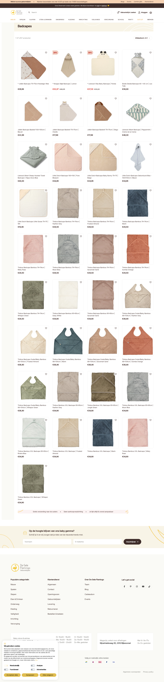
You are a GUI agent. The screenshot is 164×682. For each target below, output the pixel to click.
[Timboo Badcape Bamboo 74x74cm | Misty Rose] (33, 249)
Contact (51, 589)
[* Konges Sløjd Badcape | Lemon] (68, 65)
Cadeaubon (89, 594)
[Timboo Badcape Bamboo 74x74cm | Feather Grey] (68, 203)
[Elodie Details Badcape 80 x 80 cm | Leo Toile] (137, 65)
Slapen (32, 19)
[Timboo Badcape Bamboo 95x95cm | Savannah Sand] (103, 295)
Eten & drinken (45, 19)
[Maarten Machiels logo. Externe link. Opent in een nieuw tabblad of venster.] (5, 644)
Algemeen (52, 584)
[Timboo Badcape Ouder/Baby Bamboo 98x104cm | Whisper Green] (33, 386)
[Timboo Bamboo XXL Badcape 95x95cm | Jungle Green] (103, 386)
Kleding (71, 19)
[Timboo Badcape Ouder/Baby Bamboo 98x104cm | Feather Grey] (137, 295)
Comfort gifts (138, 1)
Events (129, 1)
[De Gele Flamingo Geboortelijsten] (17, 12)
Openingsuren (53, 594)
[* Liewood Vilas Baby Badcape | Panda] (103, 65)
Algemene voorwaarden (131, 672)
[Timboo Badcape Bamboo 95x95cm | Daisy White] (68, 295)
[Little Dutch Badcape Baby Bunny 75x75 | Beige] (103, 157)
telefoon (104, 5)
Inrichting (83, 19)
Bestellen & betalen (55, 614)
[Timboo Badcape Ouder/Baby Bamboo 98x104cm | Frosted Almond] (33, 340)
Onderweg (60, 19)
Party (130, 19)
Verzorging (109, 19)
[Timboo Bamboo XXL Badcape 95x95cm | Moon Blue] (137, 386)
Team (87, 584)
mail (98, 5)
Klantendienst (149, 1)
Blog (86, 589)
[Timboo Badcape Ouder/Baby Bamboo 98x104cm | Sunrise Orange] (137, 340)
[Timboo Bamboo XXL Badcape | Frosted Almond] (68, 432)
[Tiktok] (149, 586)
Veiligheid (96, 19)
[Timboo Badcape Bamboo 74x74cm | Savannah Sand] (103, 249)
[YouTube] (143, 586)
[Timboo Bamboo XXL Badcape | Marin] (103, 432)
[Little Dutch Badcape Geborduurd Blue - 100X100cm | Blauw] (137, 157)
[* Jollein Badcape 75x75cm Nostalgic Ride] (33, 65)
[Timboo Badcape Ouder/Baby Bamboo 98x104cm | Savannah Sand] (103, 340)
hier (36, 660)
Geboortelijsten (54, 599)
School (121, 19)
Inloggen (144, 12)
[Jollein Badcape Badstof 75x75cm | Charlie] (68, 111)
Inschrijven (131, 542)
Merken (150, 19)
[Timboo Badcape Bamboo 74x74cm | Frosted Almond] (103, 203)
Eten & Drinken (17, 599)
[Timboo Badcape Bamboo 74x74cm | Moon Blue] (68, 249)
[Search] (29, 12)
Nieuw (13, 584)
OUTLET (140, 19)
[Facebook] (124, 586)
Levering (51, 604)
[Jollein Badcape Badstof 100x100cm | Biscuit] (33, 111)
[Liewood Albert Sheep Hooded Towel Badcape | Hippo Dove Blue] (33, 157)
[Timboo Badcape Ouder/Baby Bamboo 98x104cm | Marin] (68, 340)
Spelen (22, 19)
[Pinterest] (130, 586)
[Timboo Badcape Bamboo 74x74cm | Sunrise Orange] (137, 249)
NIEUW (13, 19)
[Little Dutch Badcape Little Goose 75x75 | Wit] (33, 203)
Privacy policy (148, 672)
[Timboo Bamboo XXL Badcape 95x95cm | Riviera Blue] (33, 432)
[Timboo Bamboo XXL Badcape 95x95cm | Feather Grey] (68, 386)
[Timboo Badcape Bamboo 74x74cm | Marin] (137, 203)
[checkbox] (6, 665)
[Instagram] (137, 586)
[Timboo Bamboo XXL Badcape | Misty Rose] (137, 432)
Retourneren (53, 609)
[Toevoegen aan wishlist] (46, 53)
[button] (150, 12)
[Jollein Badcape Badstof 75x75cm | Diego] (103, 111)
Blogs (122, 1)
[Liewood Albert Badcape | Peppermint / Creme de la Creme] (137, 111)
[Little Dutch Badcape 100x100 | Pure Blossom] (68, 157)
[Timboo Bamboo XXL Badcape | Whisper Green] (33, 478)
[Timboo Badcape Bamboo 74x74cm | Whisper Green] (33, 295)
